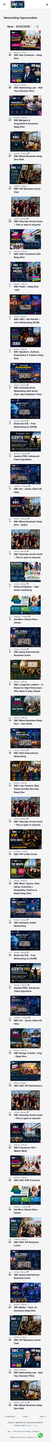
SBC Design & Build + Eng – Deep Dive (28, 1054)
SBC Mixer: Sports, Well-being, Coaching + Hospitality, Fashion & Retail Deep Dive (27, 888)
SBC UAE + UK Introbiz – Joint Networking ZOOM (27, 321)
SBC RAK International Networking (26, 754)
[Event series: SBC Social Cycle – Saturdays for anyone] (27, 219)
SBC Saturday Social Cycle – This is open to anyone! (28, 223)
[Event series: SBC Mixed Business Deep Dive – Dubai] (28, 519)
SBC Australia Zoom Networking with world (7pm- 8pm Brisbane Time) (28, 391)
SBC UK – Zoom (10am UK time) (28, 490)
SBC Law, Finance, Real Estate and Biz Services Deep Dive (26, 789)
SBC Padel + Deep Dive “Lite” (26, 288)
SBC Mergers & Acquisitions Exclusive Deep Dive (26, 123)
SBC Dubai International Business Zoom (26, 653)
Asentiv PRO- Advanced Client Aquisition (26, 458)
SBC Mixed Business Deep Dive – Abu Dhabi (28, 722)
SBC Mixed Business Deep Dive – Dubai (28, 523)
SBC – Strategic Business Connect (23, 1431)
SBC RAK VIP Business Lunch (26, 1244)
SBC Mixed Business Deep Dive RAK (28, 158)
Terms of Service (18, 1437)
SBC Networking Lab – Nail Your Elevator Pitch (28, 89)
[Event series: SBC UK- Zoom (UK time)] (29, 486)
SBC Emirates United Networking (25, 924)
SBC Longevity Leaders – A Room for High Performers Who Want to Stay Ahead (28, 688)
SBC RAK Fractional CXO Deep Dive (27, 255)
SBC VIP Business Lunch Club (27, 190)
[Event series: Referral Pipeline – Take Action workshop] (27, 584)
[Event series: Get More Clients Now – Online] (29, 617)
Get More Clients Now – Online (26, 621)
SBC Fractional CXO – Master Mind (25, 1149)
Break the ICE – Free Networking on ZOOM (25, 425)
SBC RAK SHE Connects (27, 1180)
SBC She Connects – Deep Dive (28, 56)
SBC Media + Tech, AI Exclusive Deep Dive (25, 1309)
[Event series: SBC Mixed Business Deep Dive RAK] (28, 153)
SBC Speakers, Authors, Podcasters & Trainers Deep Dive (28, 355)
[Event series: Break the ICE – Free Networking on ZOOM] (27, 421)
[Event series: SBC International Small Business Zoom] (27, 649)
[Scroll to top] (47, 1435)
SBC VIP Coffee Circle (25, 854)
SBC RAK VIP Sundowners (28, 1085)
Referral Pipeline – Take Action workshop (26, 588)
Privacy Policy (34, 1437)
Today (25, 1417)
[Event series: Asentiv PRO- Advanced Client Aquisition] (28, 453)
